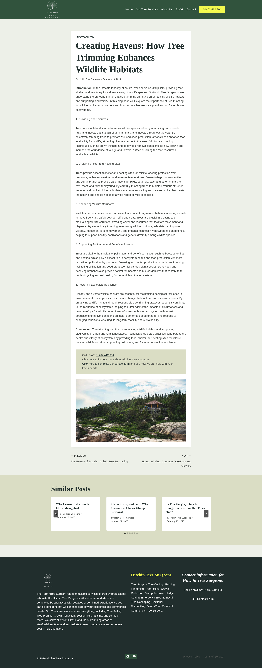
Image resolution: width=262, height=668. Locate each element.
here (91, 359)
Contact (191, 9)
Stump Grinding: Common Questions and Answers (166, 461)
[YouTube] (134, 656)
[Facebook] (128, 656)
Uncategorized (85, 37)
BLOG (179, 9)
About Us (166, 9)
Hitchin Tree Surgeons (89, 79)
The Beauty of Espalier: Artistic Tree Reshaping (99, 459)
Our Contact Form (203, 598)
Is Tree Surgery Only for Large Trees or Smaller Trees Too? (185, 508)
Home (129, 9)
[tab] (125, 533)
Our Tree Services (147, 9)
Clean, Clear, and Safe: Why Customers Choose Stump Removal (129, 508)
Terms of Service (213, 656)
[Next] (206, 513)
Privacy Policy (191, 656)
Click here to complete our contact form (106, 363)
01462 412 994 (212, 9)
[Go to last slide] (56, 513)
